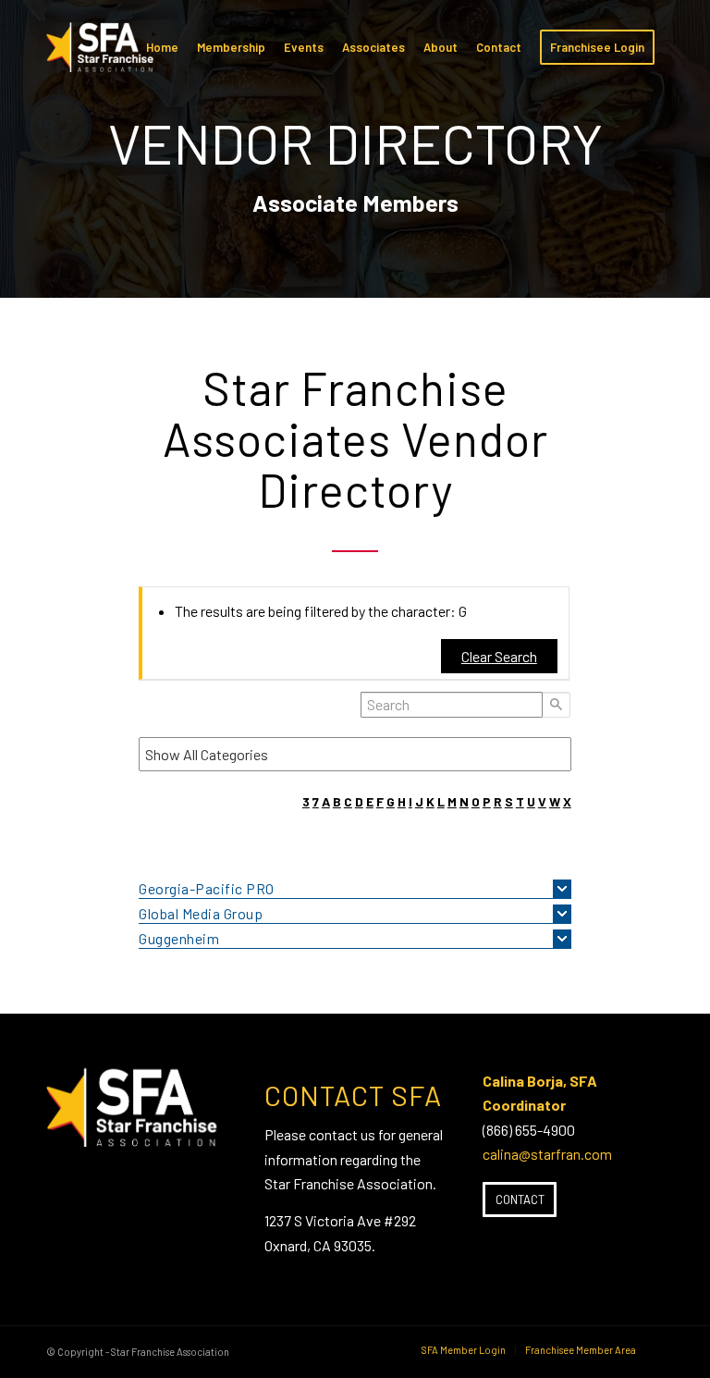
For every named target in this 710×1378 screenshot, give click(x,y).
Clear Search (499, 656)
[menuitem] (162, 47)
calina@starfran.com (547, 1154)
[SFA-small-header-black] (103, 56)
